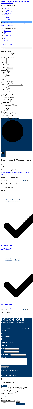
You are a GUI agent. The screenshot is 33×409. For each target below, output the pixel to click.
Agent (3, 79)
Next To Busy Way (9, 113)
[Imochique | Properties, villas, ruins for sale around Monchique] (16, 3)
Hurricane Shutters (10, 105)
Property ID (4, 86)
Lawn (5, 110)
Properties (7, 8)
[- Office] (15, 54)
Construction (8, 11)
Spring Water (8, 115)
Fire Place (6, 102)
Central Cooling (8, 93)
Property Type (5, 57)
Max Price (4, 66)
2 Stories (6, 88)
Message (3, 357)
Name (2, 348)
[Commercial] (15, 53)
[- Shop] (15, 56)
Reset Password (20, 404)
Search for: (4, 180)
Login (17, 402)
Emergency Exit (8, 99)
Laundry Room (8, 109)
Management (8, 13)
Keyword (4, 84)
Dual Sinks (7, 96)
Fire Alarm (7, 101)
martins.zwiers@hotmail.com (10, 308)
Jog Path (6, 107)
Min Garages (5, 74)
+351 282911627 (5, 250)
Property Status (6, 52)
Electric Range (8, 97)
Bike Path (6, 91)
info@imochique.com (7, 248)
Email (2, 351)
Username (4, 399)
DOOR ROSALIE (12, 376)
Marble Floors (8, 112)
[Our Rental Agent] (9, 77)
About (6, 14)
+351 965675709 (7, 22)
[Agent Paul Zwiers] (9, 75)
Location (3, 63)
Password (4, 400)
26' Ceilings (7, 89)
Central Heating (8, 94)
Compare (4, 386)
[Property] (15, 57)
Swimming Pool (8, 117)
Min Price (4, 64)
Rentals (6, 10)
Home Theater (8, 104)
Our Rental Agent (7, 304)
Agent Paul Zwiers (7, 245)
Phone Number (6, 354)
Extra (5, 16)
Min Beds (4, 70)
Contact (6, 17)
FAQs (8, 19)
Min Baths (4, 72)
